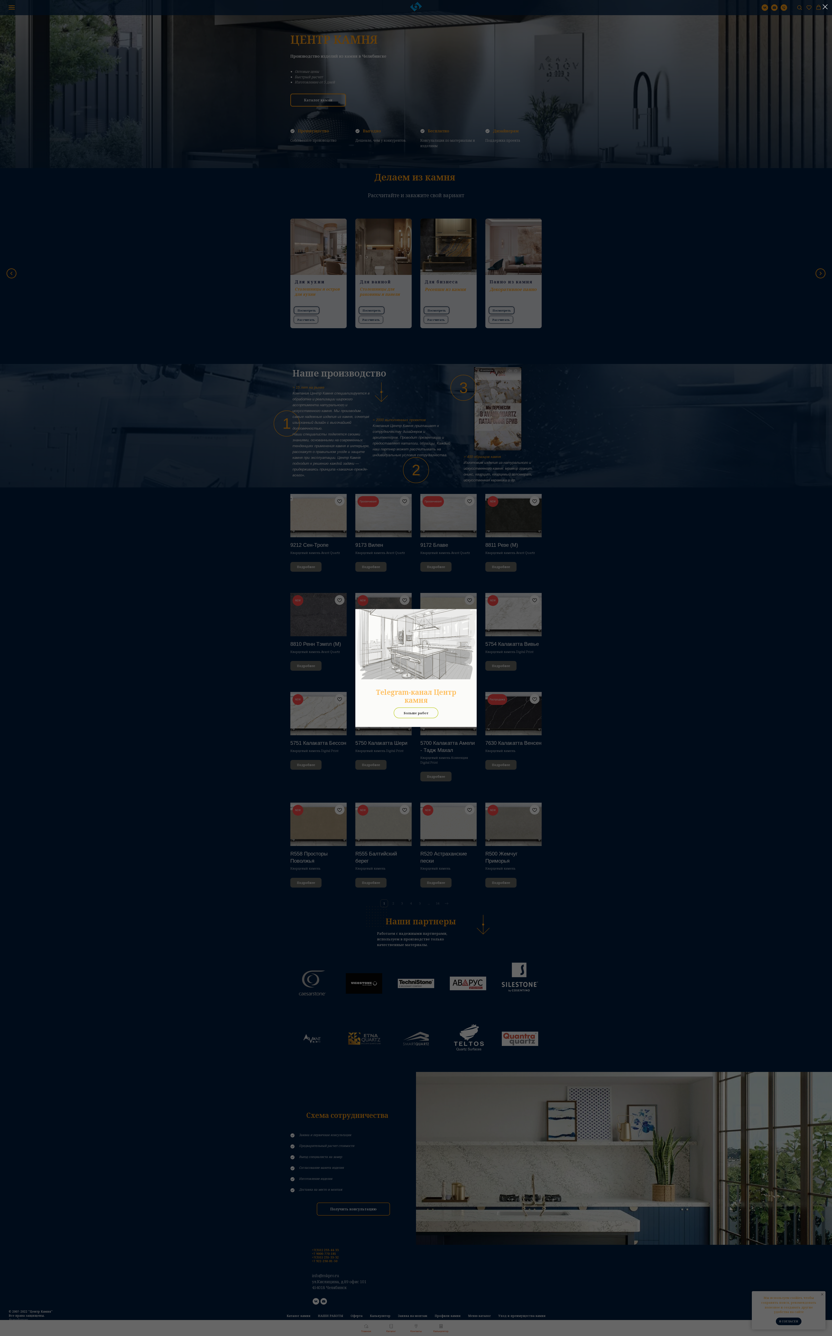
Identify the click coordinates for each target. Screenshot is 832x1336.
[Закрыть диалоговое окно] (825, 6)
